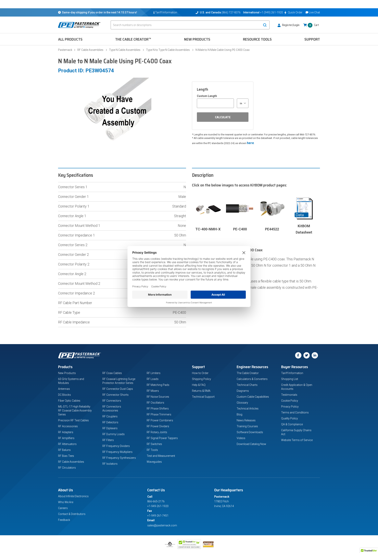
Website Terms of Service (297, 440)
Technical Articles (247, 408)
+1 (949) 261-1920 (271, 12)
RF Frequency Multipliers (117, 451)
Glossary (242, 402)
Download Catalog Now (251, 444)
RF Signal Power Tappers (162, 438)
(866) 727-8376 (231, 12)
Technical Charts (247, 384)
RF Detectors (110, 422)
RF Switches (154, 444)
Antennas (64, 388)
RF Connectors (111, 400)
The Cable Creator (248, 373)
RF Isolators (110, 463)
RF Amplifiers (66, 438)
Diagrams (243, 390)
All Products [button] (70, 39)
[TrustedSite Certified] (189, 544)
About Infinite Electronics (73, 496)
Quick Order (295, 12)
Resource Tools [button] (257, 39)
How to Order (200, 373)
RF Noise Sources (158, 396)
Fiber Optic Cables (69, 400)
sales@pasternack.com (162, 525)
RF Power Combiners (160, 420)
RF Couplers (110, 416)
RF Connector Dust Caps (117, 388)
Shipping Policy (201, 379)
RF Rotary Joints (157, 432)
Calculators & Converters (252, 379)
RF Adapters (65, 432)
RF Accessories (68, 426)
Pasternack (65, 49)
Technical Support (203, 396)
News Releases (246, 420)
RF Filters (108, 440)
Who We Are (65, 502)
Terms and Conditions (295, 412)
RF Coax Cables (112, 373)
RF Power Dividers (158, 426)
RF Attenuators (67, 444)
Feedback (64, 519)
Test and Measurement (161, 455)
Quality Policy (289, 418)
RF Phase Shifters (158, 408)
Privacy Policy (290, 406)
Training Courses (247, 426)
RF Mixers (153, 390)
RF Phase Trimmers (159, 414)
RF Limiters (153, 373)
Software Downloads (250, 432)
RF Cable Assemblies (90, 49)
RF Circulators (67, 467)
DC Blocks (64, 394)
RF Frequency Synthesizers (119, 457)
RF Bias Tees (66, 455)
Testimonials (289, 394)
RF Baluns (64, 450)
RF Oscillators (155, 402)
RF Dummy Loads (113, 434)
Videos (241, 438)
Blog (239, 414)
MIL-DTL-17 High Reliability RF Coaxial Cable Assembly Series (75, 410)
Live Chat (314, 12)
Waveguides (154, 461)
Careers (63, 508)
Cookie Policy (289, 400)
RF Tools (152, 450)
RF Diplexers (110, 428)
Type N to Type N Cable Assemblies (168, 49)
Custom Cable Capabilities (253, 396)
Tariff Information (292, 373)
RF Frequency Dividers (116, 446)
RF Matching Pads (158, 384)
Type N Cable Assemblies (124, 49)
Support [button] (312, 39)
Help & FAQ (199, 384)
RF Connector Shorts (115, 394)
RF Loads (152, 379)
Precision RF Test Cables (73, 420)
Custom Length (207, 96)
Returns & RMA (201, 390)
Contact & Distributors (71, 514)
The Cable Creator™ (133, 39)
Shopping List (289, 379)
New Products (197, 39)
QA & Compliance (292, 424)
